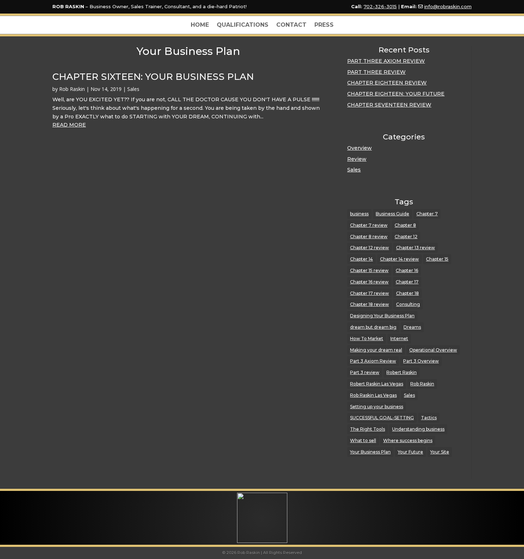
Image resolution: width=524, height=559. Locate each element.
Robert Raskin (401, 372)
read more (69, 125)
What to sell (363, 440)
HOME (200, 25)
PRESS (324, 25)
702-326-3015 (380, 6)
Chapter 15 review (369, 270)
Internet (399, 338)
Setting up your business (376, 406)
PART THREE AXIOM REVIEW (386, 61)
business (359, 213)
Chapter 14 (361, 259)
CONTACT (291, 25)
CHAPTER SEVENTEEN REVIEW (389, 105)
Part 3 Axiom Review (373, 361)
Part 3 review (364, 372)
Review (356, 159)
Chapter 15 (437, 259)
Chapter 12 (406, 236)
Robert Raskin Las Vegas (376, 383)
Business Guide (392, 213)
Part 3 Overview (421, 361)
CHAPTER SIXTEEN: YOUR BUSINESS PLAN (153, 76)
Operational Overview (433, 350)
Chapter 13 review (415, 247)
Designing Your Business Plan (382, 315)
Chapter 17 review (369, 293)
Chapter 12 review (369, 247)
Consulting (408, 304)
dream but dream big (373, 327)
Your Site (439, 452)
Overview (359, 148)
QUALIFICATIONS (242, 25)
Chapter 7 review (368, 225)
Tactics (429, 417)
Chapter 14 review (399, 259)
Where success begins (407, 440)
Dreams (412, 327)
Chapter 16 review (369, 281)
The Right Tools (367, 429)
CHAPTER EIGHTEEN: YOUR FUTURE (396, 94)
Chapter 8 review (368, 236)
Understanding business (418, 429)
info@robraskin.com (448, 6)
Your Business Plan (370, 452)
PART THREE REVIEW (376, 72)
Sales (133, 89)
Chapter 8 (405, 225)
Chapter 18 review (369, 304)
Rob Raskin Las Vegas (373, 395)
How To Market (366, 338)
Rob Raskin (72, 89)
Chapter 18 (407, 293)
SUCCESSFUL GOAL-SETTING (382, 417)
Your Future (410, 452)
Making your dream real (376, 350)
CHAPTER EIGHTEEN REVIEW (387, 83)
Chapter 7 (427, 213)
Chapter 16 (407, 270)
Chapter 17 (407, 281)
